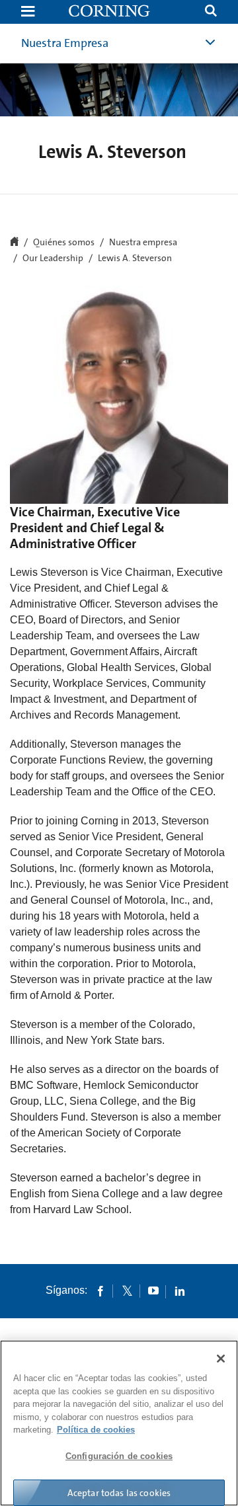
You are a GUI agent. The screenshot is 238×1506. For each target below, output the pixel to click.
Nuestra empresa (143, 242)
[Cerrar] (220, 1358)
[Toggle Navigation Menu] (27, 12)
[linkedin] (180, 1290)
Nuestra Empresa (64, 43)
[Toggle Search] (211, 12)
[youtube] (153, 1290)
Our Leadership (52, 258)
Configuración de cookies (119, 1456)
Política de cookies (96, 1430)
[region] (119, 1423)
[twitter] (127, 1290)
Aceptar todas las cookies (119, 1493)
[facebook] (100, 1290)
